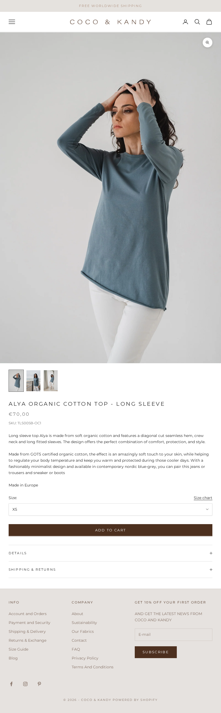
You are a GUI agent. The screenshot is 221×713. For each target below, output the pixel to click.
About (77, 613)
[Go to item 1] (16, 381)
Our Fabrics (83, 631)
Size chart (203, 497)
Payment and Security (29, 622)
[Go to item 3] (50, 381)
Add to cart (110, 530)
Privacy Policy (85, 658)
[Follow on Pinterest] (39, 684)
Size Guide (18, 649)
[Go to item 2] (33, 381)
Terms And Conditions (92, 667)
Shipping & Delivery (27, 631)
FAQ (76, 649)
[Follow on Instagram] (25, 684)
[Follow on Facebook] (11, 684)
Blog (13, 658)
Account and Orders (28, 613)
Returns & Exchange (27, 640)
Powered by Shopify (135, 700)
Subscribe (156, 652)
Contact (79, 640)
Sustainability (84, 622)
